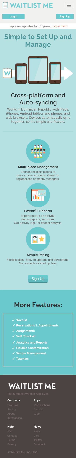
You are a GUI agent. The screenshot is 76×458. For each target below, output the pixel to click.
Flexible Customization (32, 348)
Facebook (40, 444)
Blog (36, 435)
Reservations (25, 325)
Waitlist (21, 320)
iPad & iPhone (42, 405)
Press (37, 431)
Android (38, 409)
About (11, 413)
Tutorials (22, 358)
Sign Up (65, 16)
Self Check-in (26, 336)
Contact (12, 435)
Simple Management (31, 353)
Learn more (60, 26)
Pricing (11, 409)
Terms (11, 440)
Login (13, 16)
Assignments (25, 331)
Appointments (48, 325)
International (15, 417)
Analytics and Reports (31, 342)
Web (37, 413)
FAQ (9, 431)
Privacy (11, 444)
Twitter (38, 440)
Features (12, 405)
